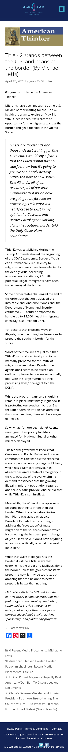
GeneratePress (55, 746)
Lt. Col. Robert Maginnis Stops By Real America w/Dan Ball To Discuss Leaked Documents (33, 682)
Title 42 (27, 672)
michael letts (24, 666)
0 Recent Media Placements (28, 650)
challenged (40, 294)
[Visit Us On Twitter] (41, 747)
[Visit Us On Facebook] (47, 747)
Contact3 (57, 728)
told (34, 321)
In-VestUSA (16, 597)
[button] (62, 9)
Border (40, 661)
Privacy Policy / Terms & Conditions (27, 728)
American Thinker (21, 661)
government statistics (23, 276)
